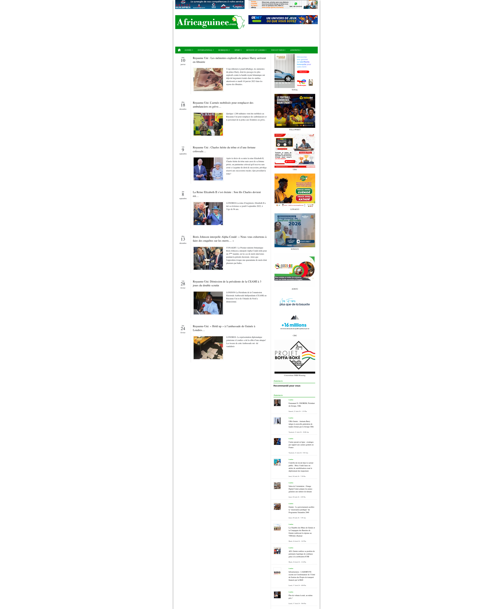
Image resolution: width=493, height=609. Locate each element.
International (205, 50)
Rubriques (223, 50)
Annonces (295, 50)
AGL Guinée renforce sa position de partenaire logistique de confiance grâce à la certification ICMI (302, 554)
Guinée (188, 50)
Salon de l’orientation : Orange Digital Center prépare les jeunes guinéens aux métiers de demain (300, 489)
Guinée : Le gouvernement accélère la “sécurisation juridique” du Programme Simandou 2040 (301, 510)
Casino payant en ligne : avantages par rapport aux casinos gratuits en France (301, 445)
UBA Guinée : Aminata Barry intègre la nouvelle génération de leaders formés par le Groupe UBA (301, 424)
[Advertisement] (246, 39)
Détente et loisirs (255, 50)
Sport (237, 50)
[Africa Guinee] (210, 22)
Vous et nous (277, 50)
